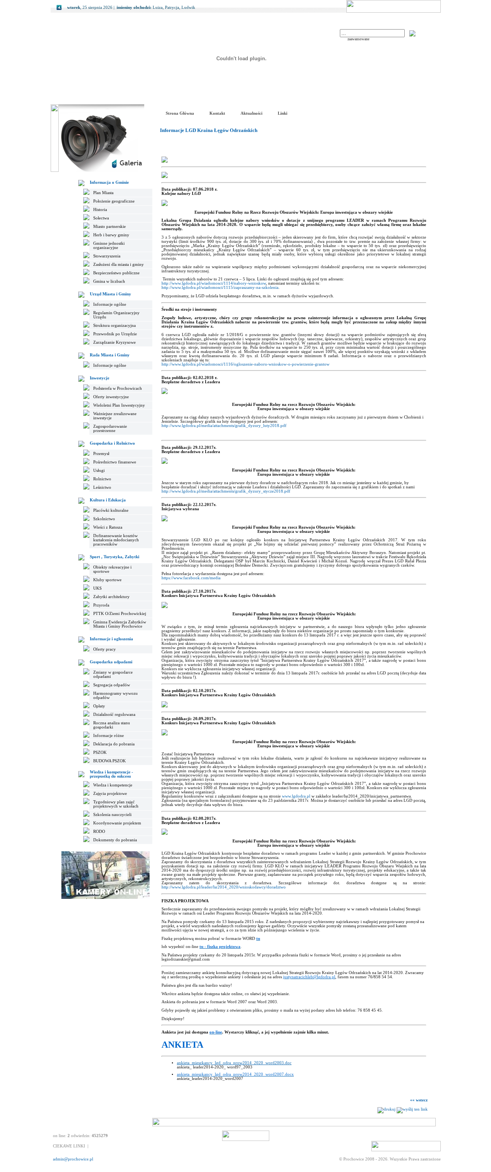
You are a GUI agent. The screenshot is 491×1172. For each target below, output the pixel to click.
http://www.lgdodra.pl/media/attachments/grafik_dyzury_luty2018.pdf (224, 426)
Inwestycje (99, 378)
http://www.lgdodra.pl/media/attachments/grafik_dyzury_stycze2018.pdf (225, 491)
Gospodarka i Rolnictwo (112, 443)
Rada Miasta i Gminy (110, 355)
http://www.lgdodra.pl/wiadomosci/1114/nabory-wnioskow (213, 283)
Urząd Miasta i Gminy (110, 294)
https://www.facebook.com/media (191, 578)
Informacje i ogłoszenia (111, 639)
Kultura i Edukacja (108, 500)
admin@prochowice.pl (73, 1159)
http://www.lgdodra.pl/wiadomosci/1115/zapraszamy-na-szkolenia (219, 287)
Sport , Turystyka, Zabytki (114, 557)
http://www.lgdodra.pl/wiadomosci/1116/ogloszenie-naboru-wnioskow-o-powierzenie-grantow (245, 364)
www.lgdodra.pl (296, 796)
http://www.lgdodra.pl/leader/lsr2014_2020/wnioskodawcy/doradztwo (223, 887)
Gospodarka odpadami (111, 662)
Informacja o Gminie (109, 182)
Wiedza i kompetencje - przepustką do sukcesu (111, 774)
